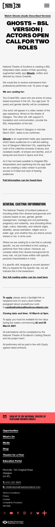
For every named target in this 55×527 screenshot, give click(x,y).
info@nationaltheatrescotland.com (21, 486)
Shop (6, 448)
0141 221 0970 (12, 482)
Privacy (6, 496)
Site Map (6, 506)
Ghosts (31, 73)
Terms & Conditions (11, 493)
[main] (27, 209)
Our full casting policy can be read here (25, 277)
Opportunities (10, 430)
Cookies (6, 499)
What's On (9, 436)
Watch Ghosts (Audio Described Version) (28, 15)
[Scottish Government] (27, 522)
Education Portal (12, 460)
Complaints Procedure (12, 502)
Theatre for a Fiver (13, 454)
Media (6, 442)
